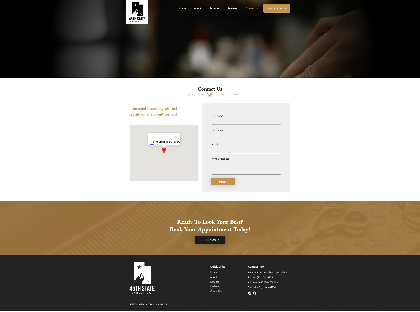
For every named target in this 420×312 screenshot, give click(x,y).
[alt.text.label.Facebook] (254, 293)
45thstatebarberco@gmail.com (272, 272)
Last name (217, 130)
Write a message (220, 158)
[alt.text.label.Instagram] (249, 293)
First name (217, 116)
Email (215, 144)
